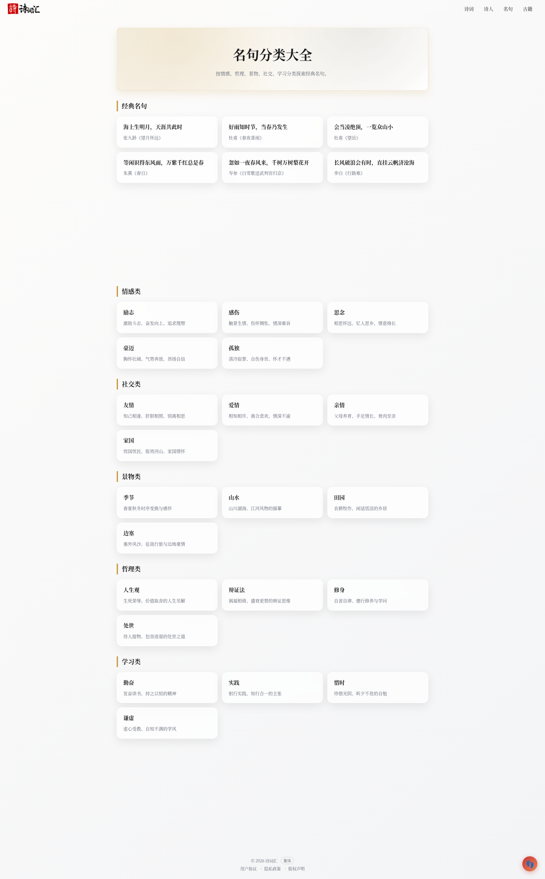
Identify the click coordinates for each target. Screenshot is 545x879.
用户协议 (248, 868)
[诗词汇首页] (24, 9)
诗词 (469, 8)
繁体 (287, 860)
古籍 (527, 8)
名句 (508, 8)
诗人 (488, 8)
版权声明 (296, 868)
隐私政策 (272, 868)
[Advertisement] (272, 237)
